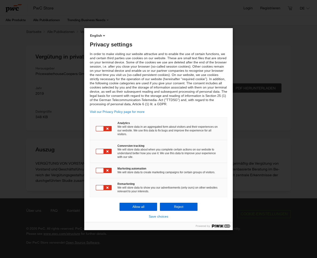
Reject (178, 207)
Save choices (158, 216)
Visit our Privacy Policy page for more (117, 112)
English (96, 35)
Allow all (138, 207)
